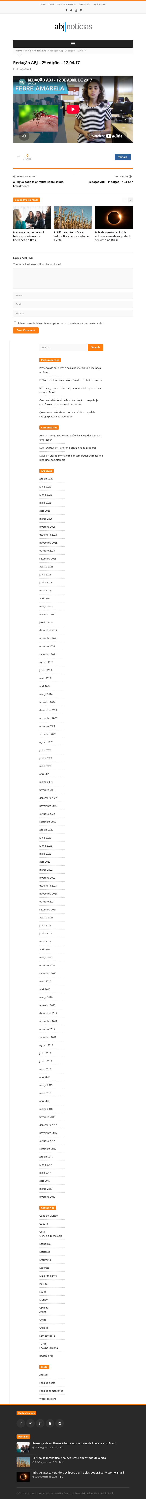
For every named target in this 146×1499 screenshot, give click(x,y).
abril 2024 (44, 686)
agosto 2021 (46, 917)
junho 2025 (45, 582)
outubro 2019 (47, 1029)
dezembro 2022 (48, 798)
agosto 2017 (46, 1156)
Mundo (43, 1299)
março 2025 (45, 606)
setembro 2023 (47, 734)
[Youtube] (76, 10)
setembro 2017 (47, 1149)
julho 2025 (45, 574)
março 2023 (45, 782)
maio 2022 (45, 853)
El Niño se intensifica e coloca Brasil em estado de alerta (71, 236)
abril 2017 (44, 1180)
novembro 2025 (48, 542)
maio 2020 (45, 981)
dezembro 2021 (48, 885)
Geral (42, 1231)
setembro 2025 (47, 558)
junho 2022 (45, 845)
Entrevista (45, 1259)
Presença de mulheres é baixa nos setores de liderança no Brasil (28, 236)
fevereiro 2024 (47, 702)
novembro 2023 (48, 718)
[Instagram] (81, 10)
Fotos (51, 4)
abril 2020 (44, 989)
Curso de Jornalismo (66, 4)
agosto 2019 (46, 1045)
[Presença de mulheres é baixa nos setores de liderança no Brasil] (23, 1447)
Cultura (43, 1223)
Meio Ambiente (48, 1275)
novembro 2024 (48, 638)
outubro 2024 (47, 646)
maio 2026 (45, 502)
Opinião (43, 1307)
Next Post (121, 176)
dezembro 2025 (48, 534)
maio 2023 (45, 766)
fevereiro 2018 (47, 1117)
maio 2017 (45, 1172)
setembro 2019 (47, 1037)
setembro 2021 (47, 909)
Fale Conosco (99, 4)
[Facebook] (66, 10)
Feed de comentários (51, 1390)
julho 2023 (45, 750)
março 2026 (45, 518)
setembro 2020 (47, 973)
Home (43, 4)
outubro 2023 (47, 726)
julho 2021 (45, 925)
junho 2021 (45, 933)
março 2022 (45, 869)
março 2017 (45, 1188)
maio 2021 (45, 941)
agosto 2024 (46, 662)
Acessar (43, 1375)
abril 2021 (44, 949)
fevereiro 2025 (47, 614)
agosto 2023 (46, 742)
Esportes (44, 1267)
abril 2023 (44, 774)
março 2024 (45, 694)
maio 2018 (45, 1093)
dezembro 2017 (48, 1125)
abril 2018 (44, 1101)
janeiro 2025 (46, 622)
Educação (44, 1251)
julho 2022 (45, 837)
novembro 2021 (48, 893)
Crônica (43, 1327)
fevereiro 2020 (47, 1005)
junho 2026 (45, 494)
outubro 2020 (47, 965)
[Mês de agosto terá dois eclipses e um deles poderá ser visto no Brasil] (23, 1476)
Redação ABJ (40, 50)
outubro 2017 (47, 1141)
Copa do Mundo (48, 1215)
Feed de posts (47, 1382)
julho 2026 (45, 486)
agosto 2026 (46, 478)
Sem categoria (47, 1335)
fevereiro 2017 (47, 1196)
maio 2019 (45, 1069)
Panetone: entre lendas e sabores (77, 447)
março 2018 (45, 1109)
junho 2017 (45, 1164)
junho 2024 (45, 670)
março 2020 (45, 997)
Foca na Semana (48, 1348)
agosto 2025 (46, 566)
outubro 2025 (47, 550)
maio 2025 (45, 590)
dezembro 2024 (48, 630)
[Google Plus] (40, 1423)
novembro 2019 (48, 1021)
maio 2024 (45, 678)
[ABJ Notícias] (73, 27)
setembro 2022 (47, 821)
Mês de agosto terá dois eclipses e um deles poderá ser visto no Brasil (112, 236)
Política (43, 1283)
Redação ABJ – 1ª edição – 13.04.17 (110, 182)
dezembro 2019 (48, 1013)
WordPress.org (47, 1398)
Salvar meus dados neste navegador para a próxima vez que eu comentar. (60, 323)
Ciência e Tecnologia (50, 1235)
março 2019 (45, 1085)
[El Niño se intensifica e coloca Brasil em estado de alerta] (23, 1461)
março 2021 (45, 957)
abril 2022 (44, 861)
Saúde (42, 1291)
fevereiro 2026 (47, 526)
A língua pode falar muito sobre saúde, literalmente (38, 184)
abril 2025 (44, 598)
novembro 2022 (48, 806)
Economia (45, 1243)
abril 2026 (44, 510)
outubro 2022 (47, 813)
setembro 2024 (47, 654)
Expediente (84, 4)
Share (123, 157)
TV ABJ (28, 50)
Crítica (42, 1319)
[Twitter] (71, 10)
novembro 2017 (48, 1133)
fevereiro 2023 (47, 790)
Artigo (42, 1311)
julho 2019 (45, 1053)
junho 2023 (45, 758)
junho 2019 (45, 1061)
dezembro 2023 (48, 710)
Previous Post (26, 176)
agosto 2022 (46, 829)
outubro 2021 (47, 901)
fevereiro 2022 (47, 877)
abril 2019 (44, 1077)
